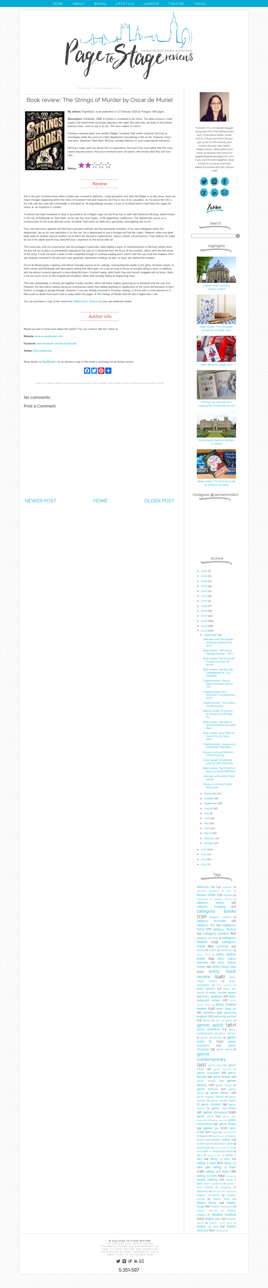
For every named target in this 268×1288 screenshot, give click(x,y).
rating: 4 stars (224, 1167)
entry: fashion (206, 988)
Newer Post (41, 501)
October (209, 798)
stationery (202, 1191)
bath (229, 891)
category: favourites (211, 920)
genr (218, 1020)
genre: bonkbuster (211, 1037)
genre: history (122, 383)
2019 (204, 606)
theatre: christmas (208, 1195)
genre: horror (224, 1085)
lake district (218, 1136)
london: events (220, 1139)
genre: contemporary (211, 1056)
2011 (204, 859)
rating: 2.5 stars (220, 1158)
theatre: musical (224, 1214)
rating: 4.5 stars (217, 1171)
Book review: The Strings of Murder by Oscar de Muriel (218, 661)
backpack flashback (208, 891)
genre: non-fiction (224, 1108)
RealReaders (49, 361)
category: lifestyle (224, 929)
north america (221, 1147)
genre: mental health (223, 1100)
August (208, 808)
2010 (204, 864)
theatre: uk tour (207, 1226)
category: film (206, 925)
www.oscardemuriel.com (48, 336)
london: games (205, 1143)
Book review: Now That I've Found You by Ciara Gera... (218, 736)
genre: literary (219, 1092)
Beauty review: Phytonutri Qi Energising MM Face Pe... (218, 713)
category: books (53, 383)
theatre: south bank (220, 1223)
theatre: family (206, 1202)
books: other (206, 895)
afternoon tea (206, 887)
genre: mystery (139, 383)
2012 (204, 854)
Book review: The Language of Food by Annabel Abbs (216, 328)
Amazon (93, 301)
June (207, 818)
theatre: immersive (221, 1206)
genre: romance (215, 1112)
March (208, 833)
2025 (204, 576)
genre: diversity (223, 1069)
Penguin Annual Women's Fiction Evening (218, 754)
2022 (204, 591)
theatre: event (221, 1198)
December (210, 635)
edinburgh (226, 950)
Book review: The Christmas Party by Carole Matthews (219, 770)
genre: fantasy (222, 1076)
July (207, 813)
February (209, 838)
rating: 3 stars (206, 1163)
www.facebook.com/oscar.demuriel (56, 343)
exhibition (209, 1012)
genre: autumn (227, 1033)
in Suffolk (216, 443)
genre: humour (207, 1089)
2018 (204, 610)
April (207, 828)
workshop (220, 1230)
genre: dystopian (208, 1072)
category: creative (220, 917)
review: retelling (207, 1179)
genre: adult (92, 383)
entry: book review (73, 383)
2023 (204, 586)
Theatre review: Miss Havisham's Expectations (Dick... (219, 694)
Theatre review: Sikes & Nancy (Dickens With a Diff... (218, 683)
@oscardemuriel (42, 350)
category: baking (223, 899)
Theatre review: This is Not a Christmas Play (219, 704)
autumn (227, 887)
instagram (202, 1136)
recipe (229, 1176)
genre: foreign (206, 1080)
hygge (214, 1132)
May (207, 823)
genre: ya (210, 1128)
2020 (204, 600)
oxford (229, 1151)
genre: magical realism (210, 1096)
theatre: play (213, 1218)
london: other (225, 1143)
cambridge (202, 899)
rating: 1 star (214, 1155)
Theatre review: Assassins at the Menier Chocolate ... (219, 746)
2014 (204, 630)
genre (228, 1020)
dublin (212, 950)
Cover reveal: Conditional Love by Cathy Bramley (218, 762)
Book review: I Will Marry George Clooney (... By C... (219, 652)
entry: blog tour (224, 966)
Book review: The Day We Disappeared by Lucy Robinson (218, 672)
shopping (226, 1187)
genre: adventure (208, 1029)
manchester (203, 1147)
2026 (204, 571)
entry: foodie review (223, 992)
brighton (228, 895)
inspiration (227, 1132)
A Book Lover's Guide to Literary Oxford (216, 287)
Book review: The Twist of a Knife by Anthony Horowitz (216, 483)
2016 (204, 620)
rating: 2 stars (156, 383)
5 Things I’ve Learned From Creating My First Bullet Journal (216, 404)
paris (199, 1155)
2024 (204, 581)
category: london (216, 933)
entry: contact (224, 985)
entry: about (204, 954)
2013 (204, 849)
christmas (222, 946)
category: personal (207, 938)
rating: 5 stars (207, 1176)
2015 (204, 625)
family (206, 1020)
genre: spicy (217, 1120)
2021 (204, 596)
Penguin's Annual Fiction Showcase (217, 786)
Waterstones (80, 301)
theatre (229, 1191)
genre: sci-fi (205, 1116)
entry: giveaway (212, 996)
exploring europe (225, 1016)
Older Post (159, 501)
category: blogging (211, 906)
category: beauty (210, 902)
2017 (204, 615)
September (211, 803)
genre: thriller (227, 1124)
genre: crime (106, 383)
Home (100, 501)
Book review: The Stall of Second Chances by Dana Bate (219, 725)
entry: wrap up (226, 1008)
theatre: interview (207, 1210)
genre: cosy (215, 1065)
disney (200, 950)
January (209, 843)
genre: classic (224, 1049)
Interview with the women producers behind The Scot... (218, 642)
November (210, 793)
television (217, 1191)
